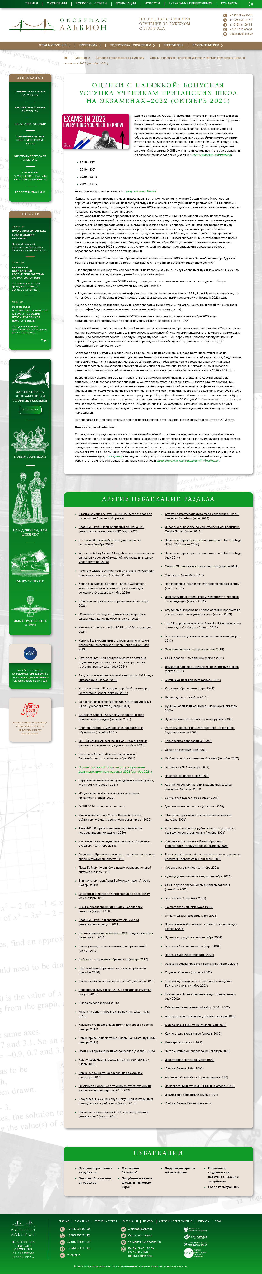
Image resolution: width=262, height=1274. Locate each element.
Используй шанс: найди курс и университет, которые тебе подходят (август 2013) (202, 599)
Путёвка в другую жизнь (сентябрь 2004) (193, 937)
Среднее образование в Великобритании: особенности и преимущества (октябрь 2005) (196, 843)
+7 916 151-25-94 (241, 25)
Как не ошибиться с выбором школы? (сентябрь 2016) (116, 981)
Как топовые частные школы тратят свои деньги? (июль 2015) (114, 1062)
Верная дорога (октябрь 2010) (186, 697)
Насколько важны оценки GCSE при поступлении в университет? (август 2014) (114, 1114)
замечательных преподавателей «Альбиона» (188, 460)
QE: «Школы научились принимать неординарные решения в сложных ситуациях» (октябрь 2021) (113, 743)
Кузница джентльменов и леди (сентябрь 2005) (198, 876)
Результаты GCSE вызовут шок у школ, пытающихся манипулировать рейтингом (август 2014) (116, 1101)
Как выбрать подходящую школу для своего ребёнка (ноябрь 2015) (116, 1027)
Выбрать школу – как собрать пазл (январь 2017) (113, 959)
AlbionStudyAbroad (140, 1229)
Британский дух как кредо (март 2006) (192, 798)
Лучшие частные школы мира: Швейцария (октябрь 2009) (201, 708)
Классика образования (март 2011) (189, 688)
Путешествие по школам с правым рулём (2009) (198, 719)
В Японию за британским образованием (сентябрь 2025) (114, 603)
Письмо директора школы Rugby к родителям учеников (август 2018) (111, 909)
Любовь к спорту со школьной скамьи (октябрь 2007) (202, 758)
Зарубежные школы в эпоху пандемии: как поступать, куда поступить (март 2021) (116, 782)
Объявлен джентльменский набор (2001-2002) (197, 1007)
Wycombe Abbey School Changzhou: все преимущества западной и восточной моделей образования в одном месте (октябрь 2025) (117, 558)
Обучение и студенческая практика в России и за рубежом (30, 176)
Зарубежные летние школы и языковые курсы (30, 140)
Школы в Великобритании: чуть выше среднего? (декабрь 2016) (112, 970)
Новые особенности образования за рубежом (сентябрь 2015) (111, 1075)
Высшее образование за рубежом (30, 109)
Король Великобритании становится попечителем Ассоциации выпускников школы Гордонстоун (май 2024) (114, 645)
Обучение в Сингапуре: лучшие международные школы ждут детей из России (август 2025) (112, 616)
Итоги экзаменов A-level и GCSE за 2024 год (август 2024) (115, 629)
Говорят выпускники (30, 192)
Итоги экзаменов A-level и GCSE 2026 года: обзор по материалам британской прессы (115, 516)
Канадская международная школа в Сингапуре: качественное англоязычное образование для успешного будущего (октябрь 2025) (112, 588)
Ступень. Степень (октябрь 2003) (188, 972)
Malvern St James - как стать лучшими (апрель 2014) (201, 566)
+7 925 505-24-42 (241, 20)
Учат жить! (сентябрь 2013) (184, 575)
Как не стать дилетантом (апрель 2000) (193, 1033)
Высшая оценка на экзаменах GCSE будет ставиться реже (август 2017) (116, 935)
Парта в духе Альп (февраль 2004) (189, 955)
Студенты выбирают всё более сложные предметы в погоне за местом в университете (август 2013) (202, 612)
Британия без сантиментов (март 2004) (192, 946)
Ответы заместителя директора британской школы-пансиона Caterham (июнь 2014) (202, 516)
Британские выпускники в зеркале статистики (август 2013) (202, 638)
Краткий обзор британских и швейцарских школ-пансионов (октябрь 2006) (199, 787)
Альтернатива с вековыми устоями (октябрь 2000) (200, 1016)
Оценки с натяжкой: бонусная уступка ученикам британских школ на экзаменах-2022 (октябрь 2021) (115, 769)
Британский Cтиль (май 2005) (185, 898)
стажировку (114, 456)
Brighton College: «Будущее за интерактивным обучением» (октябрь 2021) (111, 730)
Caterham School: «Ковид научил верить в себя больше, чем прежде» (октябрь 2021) (111, 717)
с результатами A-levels (140, 191)
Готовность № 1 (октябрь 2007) (187, 767)
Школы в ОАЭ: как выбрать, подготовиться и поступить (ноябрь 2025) (110, 542)
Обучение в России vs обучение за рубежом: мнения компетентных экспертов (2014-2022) (115, 1088)
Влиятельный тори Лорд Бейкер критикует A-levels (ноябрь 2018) (114, 883)
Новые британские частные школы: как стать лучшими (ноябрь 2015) (117, 1040)
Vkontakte (73, 1255)
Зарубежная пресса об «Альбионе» (30, 158)
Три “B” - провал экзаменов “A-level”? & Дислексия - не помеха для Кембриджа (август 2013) (203, 625)
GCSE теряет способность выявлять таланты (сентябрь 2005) (197, 887)
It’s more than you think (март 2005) (189, 907)
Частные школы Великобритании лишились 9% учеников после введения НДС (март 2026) (111, 529)
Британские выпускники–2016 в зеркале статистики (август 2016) (115, 992)
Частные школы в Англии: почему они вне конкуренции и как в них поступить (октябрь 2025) (116, 573)
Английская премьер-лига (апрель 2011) (193, 680)
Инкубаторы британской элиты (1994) (191, 1095)
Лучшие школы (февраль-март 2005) (191, 916)
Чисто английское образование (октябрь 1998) (197, 1051)
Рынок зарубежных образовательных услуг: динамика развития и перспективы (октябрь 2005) (203, 856)
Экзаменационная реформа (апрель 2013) (194, 649)
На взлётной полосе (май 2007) (187, 776)
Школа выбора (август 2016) (99, 1003)
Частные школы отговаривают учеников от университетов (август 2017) (109, 922)
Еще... (44, 340)
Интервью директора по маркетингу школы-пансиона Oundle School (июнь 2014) (202, 529)
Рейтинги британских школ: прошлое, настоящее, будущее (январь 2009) (200, 730)
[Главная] (66, 58)
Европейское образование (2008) (188, 741)
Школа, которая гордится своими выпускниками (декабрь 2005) (198, 817)
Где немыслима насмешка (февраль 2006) (194, 806)
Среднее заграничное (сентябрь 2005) (192, 867)
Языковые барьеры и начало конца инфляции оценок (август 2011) (202, 669)
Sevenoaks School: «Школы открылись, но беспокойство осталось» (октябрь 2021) (108, 756)
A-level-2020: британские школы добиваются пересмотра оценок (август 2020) (110, 830)
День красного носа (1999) (183, 1042)
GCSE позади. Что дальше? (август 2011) (194, 658)
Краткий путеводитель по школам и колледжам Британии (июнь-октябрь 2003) (198, 983)
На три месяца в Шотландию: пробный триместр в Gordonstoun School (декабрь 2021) (114, 690)
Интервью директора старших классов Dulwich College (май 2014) (203, 555)
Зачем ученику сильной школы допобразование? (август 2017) (113, 948)
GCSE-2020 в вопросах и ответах (102, 806)
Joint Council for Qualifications (211, 155)
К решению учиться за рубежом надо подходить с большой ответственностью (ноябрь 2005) (200, 830)
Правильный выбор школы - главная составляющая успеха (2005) (201, 926)
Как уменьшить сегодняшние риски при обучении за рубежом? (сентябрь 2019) (115, 843)
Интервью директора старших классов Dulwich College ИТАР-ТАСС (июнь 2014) (203, 542)
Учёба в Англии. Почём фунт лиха (188, 1103)
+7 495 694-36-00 (241, 15)
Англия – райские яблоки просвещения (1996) (196, 1077)
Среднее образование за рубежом (30, 93)
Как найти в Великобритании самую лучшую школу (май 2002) (200, 996)
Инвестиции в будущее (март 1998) (189, 1060)
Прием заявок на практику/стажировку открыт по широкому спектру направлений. (30, 728)
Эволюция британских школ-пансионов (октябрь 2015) (117, 1051)
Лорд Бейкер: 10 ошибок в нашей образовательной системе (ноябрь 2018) (115, 870)
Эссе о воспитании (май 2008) (186, 750)
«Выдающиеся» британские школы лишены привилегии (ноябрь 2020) (109, 795)
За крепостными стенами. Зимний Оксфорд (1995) (200, 1086)
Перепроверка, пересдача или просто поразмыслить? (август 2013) (203, 586)
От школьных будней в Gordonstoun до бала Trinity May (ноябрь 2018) (114, 896)
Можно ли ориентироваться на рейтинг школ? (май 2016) (114, 1014)
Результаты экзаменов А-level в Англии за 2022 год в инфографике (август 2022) (116, 677)
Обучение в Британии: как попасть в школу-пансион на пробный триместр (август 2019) (117, 856)
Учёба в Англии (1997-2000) (184, 1068)
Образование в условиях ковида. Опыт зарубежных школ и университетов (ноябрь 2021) (115, 704)
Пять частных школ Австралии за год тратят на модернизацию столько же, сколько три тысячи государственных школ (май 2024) (112, 662)
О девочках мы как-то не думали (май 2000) (195, 1025)
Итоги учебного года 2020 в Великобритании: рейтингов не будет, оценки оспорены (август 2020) (115, 817)
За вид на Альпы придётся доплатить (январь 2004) (201, 964)
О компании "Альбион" (30, 124)
